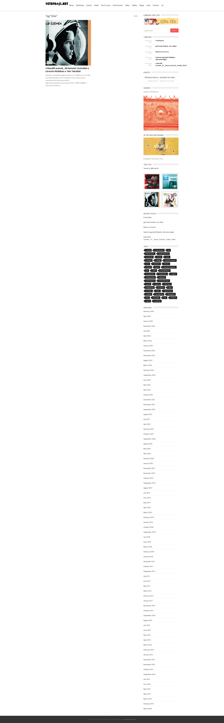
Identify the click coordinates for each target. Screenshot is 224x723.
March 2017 (148, 591)
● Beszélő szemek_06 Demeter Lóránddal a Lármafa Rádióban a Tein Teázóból (67, 69)
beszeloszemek (164, 253)
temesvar (156, 298)
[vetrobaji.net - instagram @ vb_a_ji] (161, 146)
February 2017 (149, 596)
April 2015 (147, 694)
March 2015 (148, 699)
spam (158, 291)
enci (147, 264)
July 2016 (147, 625)
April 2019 (147, 507)
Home (136, 16)
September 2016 (150, 615)
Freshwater (160, 40)
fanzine (166, 264)
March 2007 (148, 708)
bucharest (149, 257)
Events (89, 5)
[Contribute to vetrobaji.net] (161, 113)
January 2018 (148, 556)
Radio (96, 5)
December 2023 (149, 350)
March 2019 (148, 512)
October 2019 (148, 478)
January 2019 (148, 522)
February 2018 (149, 551)
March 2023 (148, 365)
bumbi (159, 257)
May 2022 (147, 385)
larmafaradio (150, 274)
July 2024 (147, 331)
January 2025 (148, 321)
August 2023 (148, 360)
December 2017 (149, 561)
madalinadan (163, 274)
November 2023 (149, 355)
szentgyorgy (159, 294)
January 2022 (148, 394)
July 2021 (147, 419)
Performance (118, 5)
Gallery (134, 5)
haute (157, 267)
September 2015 (150, 674)
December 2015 (149, 659)
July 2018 (147, 537)
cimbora (148, 260)
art (169, 250)
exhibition (157, 264)
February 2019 (149, 517)
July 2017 (147, 576)
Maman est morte (162, 52)
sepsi (170, 287)
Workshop (80, 5)
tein (147, 298)
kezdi (154, 270)
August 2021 (148, 414)
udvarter (173, 298)
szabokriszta (168, 291)
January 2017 (148, 600)
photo (148, 284)
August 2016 (148, 620)
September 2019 (150, 483)
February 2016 (149, 649)
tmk (165, 298)
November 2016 (149, 605)
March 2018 (148, 546)
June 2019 (147, 497)
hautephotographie (169, 267)
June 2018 (147, 542)
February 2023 (149, 370)
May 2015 (147, 689)
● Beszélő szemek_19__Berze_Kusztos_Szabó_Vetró (166, 64)
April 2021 (147, 424)
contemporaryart (170, 260)
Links (148, 5)
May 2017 (147, 586)
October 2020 (148, 434)
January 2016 (148, 654)
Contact (156, 5)
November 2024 (149, 326)
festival (148, 267)
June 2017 (147, 581)
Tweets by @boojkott (151, 168)
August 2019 (148, 488)
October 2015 (148, 669)
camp (167, 257)
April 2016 (147, 640)
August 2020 (148, 443)
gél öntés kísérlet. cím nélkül (166, 46)
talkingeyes (171, 294)
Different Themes (130, 719)
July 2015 (147, 679)
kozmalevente (164, 270)
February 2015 (149, 703)
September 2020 (150, 439)
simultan (149, 291)
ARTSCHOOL (150, 253)
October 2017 (148, 566)
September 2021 (150, 409)
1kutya (148, 250)
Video (127, 5)
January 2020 (148, 463)
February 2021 (149, 429)
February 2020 (149, 458)
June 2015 (147, 684)
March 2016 (148, 645)
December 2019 (149, 468)
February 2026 (149, 311)
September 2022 (150, 375)
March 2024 (148, 340)
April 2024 (147, 336)
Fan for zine (105, 5)
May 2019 (147, 502)
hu (147, 270)
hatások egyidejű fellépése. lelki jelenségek (165, 58)
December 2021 (149, 399)
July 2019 (147, 493)
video (148, 301)
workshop (157, 301)
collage (158, 260)
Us (162, 5)
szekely (148, 294)
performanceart (164, 281)
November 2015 (149, 664)
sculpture (161, 287)
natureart (162, 277)
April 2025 (147, 316)
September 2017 (150, 571)
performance (150, 281)
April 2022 (147, 390)
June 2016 (147, 630)
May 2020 (147, 448)
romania (157, 284)
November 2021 (149, 404)
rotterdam (167, 284)
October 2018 (148, 527)
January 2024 (148, 345)
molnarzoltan (150, 277)
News (71, 5)
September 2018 (150, 532)
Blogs (142, 5)
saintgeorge (150, 287)
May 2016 (147, 635)
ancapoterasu (159, 250)
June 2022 (147, 380)
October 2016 (148, 610)
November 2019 (149, 473)
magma (173, 274)
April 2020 (147, 453)
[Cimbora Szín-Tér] (161, 21)
